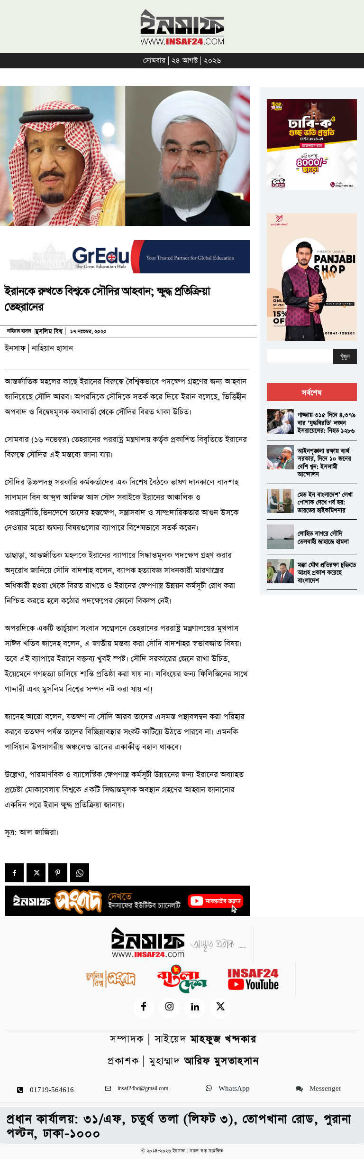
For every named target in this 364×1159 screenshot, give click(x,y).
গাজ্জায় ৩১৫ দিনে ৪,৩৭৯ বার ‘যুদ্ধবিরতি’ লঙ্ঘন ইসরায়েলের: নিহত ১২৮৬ (326, 423)
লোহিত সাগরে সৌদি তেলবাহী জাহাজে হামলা (323, 538)
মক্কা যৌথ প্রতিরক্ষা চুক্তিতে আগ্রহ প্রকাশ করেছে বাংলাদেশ (327, 573)
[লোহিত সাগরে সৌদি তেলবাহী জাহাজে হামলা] (280, 536)
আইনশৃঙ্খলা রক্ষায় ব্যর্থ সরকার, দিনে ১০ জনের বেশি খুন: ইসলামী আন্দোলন (324, 463)
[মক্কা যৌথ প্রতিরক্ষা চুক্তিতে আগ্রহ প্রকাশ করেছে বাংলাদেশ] (280, 571)
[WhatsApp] (79, 872)
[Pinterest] (57, 872)
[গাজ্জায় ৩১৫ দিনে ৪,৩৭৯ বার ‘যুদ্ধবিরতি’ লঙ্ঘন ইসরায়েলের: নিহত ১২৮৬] (280, 421)
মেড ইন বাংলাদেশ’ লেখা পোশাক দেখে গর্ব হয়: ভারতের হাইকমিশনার (325, 502)
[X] (36, 872)
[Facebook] (14, 872)
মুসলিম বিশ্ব (49, 331)
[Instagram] (169, 1008)
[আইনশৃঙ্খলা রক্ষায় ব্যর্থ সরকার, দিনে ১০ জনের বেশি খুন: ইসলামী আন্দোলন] (280, 457)
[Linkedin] (194, 1008)
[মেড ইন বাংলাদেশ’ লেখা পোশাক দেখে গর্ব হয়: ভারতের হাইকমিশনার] (280, 501)
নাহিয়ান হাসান (19, 331)
